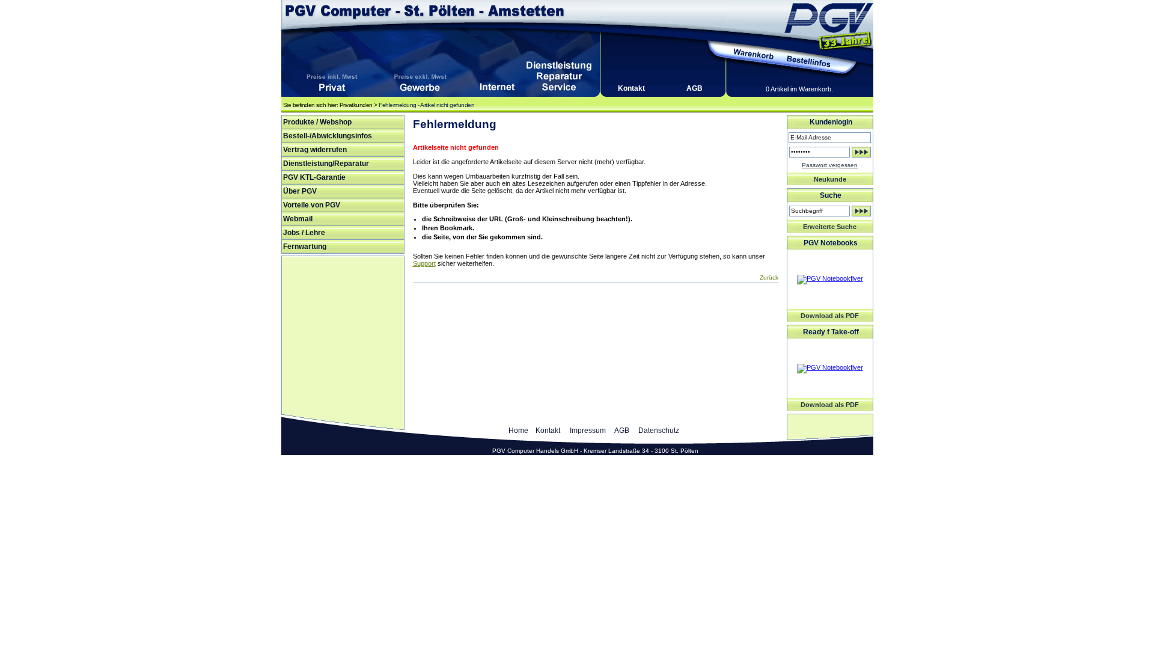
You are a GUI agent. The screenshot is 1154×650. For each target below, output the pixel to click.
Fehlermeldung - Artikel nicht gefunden (426, 105)
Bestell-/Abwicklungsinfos (327, 136)
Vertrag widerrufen (315, 150)
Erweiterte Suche (829, 226)
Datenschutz (658, 430)
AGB (694, 88)
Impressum (588, 430)
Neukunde (830, 179)
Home (518, 430)
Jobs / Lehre (304, 232)
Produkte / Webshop (317, 122)
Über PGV (300, 191)
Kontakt (631, 88)
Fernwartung (304, 246)
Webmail (298, 219)
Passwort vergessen (830, 165)
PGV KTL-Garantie (314, 177)
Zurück (769, 277)
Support (424, 263)
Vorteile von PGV (311, 205)
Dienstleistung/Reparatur (326, 163)
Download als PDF (830, 315)
